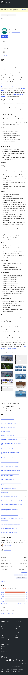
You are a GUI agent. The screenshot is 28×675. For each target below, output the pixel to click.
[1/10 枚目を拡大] (11, 356)
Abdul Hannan (7, 550)
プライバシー (4, 628)
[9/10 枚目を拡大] (25, 382)
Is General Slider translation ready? (9, 515)
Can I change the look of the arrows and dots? (11, 444)
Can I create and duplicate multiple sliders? (11, 500)
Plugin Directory (4, 5)
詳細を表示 (4, 581)
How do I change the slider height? (9, 466)
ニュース (3, 624)
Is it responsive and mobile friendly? (9, 462)
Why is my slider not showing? (8, 423)
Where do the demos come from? (9, 528)
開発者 (2, 637)
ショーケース (18, 621)
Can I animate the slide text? (8, 479)
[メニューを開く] (26, 2)
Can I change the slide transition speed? (11, 470)
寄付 (16, 637)
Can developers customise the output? (10, 524)
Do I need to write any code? (8, 427)
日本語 (5, 657)
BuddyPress (4, 651)
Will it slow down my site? (7, 435)
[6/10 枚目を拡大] (25, 356)
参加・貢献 (17, 633)
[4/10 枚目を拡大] (11, 380)
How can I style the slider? (7, 448)
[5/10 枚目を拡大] (11, 387)
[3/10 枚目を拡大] (11, 372)
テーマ (16, 624)
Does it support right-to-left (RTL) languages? (9, 510)
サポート (5, 55)
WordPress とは (5, 621)
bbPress (4, 648)
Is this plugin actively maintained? (9, 532)
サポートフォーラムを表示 (7, 613)
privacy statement (12, 348)
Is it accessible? (5, 492)
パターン (17, 628)
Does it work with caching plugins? (9, 439)
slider (25, 574)
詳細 (4, 41)
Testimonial (24, 577)
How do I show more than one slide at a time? (11, 483)
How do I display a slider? (7, 419)
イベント (17, 635)
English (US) (24, 572)
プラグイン (17, 626)
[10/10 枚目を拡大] (25, 391)
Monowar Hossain (16, 32)
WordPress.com (5, 644)
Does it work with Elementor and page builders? (10, 453)
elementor (21, 574)
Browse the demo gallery (7, 86)
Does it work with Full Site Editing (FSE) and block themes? (12, 519)
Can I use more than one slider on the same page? (11, 505)
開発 (4, 52)
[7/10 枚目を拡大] (25, 366)
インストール (6, 48)
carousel (16, 574)
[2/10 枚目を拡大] (11, 364)
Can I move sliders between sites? (9, 496)
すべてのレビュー (22, 603)
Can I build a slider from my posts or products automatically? (10, 474)
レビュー (5, 45)
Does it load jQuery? (6, 431)
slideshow (19, 577)
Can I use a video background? (8, 488)
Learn (2, 633)
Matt (3, 646)
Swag (17, 640)
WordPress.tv (5, 640)
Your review (4, 603)
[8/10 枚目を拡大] (25, 374)
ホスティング (4, 626)
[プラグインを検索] (15, 15)
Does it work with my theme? (8, 457)
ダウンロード (5, 36)
